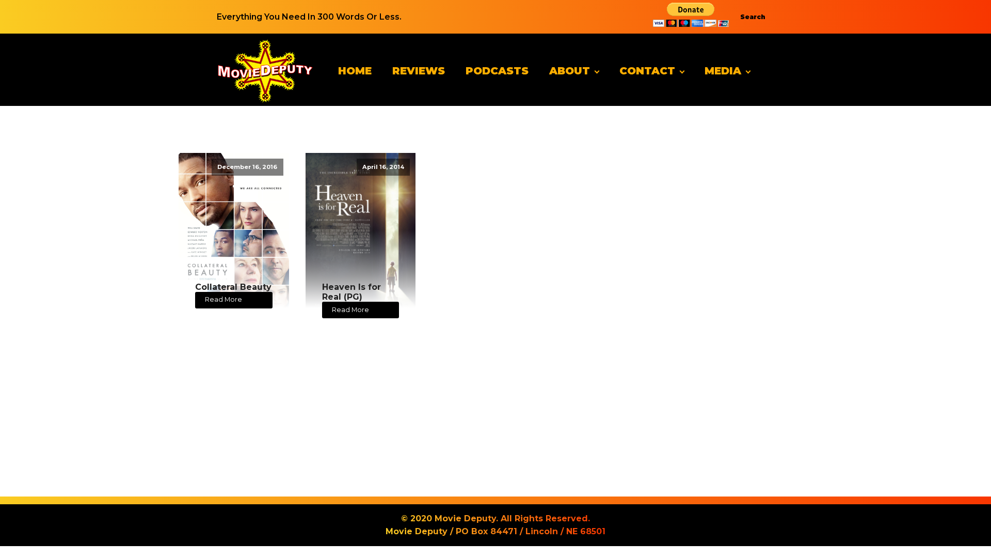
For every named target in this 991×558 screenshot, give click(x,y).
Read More (223, 299)
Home (355, 71)
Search (752, 17)
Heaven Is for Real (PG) (351, 292)
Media (723, 71)
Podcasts (497, 71)
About (569, 71)
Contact (647, 71)
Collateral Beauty (233, 287)
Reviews (418, 71)
